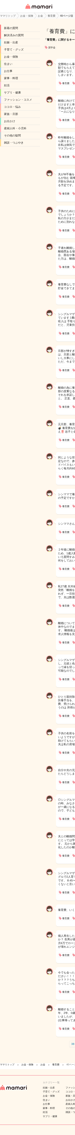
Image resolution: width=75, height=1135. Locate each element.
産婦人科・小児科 (15, 128)
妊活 (7, 85)
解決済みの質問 (14, 35)
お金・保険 (11, 56)
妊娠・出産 (11, 42)
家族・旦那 (11, 114)
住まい (8, 63)
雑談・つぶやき (14, 142)
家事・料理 (11, 78)
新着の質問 (11, 28)
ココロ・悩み (12, 106)
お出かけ (9, 121)
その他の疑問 (12, 135)
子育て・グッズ (14, 49)
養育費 (57, 31)
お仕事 (8, 71)
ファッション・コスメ (18, 99)
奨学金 (51, 47)
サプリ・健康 (12, 92)
